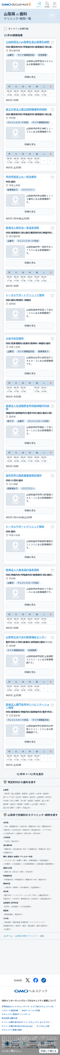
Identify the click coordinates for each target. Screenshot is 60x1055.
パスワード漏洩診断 (10, 1010)
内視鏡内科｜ (33, 849)
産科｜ (22, 872)
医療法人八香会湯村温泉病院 (22, 570)
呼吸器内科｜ (9, 880)
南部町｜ (38, 801)
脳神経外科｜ (26, 899)
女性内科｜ (29, 872)
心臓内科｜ (20, 833)
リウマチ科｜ (47, 830)
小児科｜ (7, 841)
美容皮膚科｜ (9, 914)
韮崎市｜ (46, 794)
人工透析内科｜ (9, 833)
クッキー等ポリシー (12, 1051)
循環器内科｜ (15, 826)
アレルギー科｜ (10, 860)
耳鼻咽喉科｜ (34, 860)
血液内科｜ (24, 826)
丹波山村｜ (27, 808)
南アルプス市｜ (9, 797)
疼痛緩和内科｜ (9, 926)
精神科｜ (16, 887)
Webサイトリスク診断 (31, 1010)
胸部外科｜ (43, 880)
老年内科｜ (37, 833)
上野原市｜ (41, 797)
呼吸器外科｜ (20, 880)
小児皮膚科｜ (17, 864)
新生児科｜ (15, 841)
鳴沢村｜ (43, 804)
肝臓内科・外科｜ (45, 849)
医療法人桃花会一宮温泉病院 (22, 227)
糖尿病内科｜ (47, 826)
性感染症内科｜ (46, 899)
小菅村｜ (19, 808)
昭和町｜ (6, 804)
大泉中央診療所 (15, 338)
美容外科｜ (19, 914)
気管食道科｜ (45, 860)
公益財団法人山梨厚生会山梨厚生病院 (27, 42)
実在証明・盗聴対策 (9, 1018)
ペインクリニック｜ (38, 922)
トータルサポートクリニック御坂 (25, 526)
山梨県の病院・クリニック (26, 936)
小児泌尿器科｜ (26, 907)
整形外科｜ (8, 895)
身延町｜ (31, 801)
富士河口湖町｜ (9, 808)
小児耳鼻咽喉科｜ (30, 864)
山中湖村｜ (35, 804)
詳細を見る (30, 77)
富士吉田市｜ (16, 794)
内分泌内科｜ (17, 830)
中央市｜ (6, 801)
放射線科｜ (8, 922)
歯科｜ (25, 926)
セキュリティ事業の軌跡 (12, 1030)
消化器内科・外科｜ (20, 849)
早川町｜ (24, 801)
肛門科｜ (7, 907)
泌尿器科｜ (15, 907)
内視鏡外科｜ (8, 853)
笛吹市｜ (33, 797)
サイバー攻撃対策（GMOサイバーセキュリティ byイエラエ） (26, 1022)
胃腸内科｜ (8, 849)
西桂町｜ (20, 804)
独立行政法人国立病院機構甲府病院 (26, 109)
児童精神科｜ (36, 887)
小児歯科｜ (7, 929)
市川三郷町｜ (15, 801)
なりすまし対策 (42, 1026)
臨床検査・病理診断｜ (21, 922)
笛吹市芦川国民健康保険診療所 (24, 475)
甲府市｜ (7, 794)
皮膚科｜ (20, 860)
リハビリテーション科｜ (22, 895)
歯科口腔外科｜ (43, 926)
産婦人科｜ (8, 872)
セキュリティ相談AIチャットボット (16, 1014)
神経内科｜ (27, 830)
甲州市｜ (48, 797)
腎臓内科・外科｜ (32, 880)
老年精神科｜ (25, 887)
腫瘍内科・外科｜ (35, 826)
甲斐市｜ (26, 797)
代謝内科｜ (7, 830)
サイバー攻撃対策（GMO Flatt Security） (17, 1026)
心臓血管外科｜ (44, 895)
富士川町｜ (46, 801)
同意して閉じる (48, 1051)
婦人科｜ (16, 872)
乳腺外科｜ (7, 899)
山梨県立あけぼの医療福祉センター (26, 637)
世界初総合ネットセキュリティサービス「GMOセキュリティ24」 (28, 1006)
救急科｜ (19, 926)
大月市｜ (39, 794)
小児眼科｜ (7, 864)
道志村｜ (13, 804)
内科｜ (7, 826)
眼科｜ (26, 860)
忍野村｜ (27, 804)
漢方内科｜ (28, 833)
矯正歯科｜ (32, 926)
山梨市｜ (32, 794)
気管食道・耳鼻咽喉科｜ (46, 864)
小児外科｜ (16, 899)
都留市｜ (25, 794)
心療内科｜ (8, 887)
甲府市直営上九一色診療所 (21, 176)
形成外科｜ (35, 899)
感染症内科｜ (36, 830)
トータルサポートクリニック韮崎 (25, 295)
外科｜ (35, 895)
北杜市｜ (19, 797)
